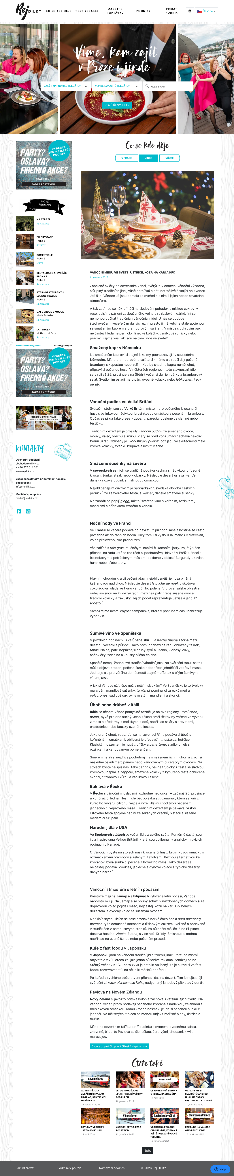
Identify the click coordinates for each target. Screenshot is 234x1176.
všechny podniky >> (63, 346)
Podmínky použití (69, 1168)
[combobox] (66, 86)
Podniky (143, 11)
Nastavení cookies (111, 1168)
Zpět (147, 1150)
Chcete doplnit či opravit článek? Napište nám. (120, 1046)
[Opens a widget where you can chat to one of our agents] (220, 1169)
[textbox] (64, 86)
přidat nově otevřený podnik (28, 346)
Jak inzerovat (25, 1168)
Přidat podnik (171, 11)
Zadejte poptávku (115, 11)
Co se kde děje (58, 11)
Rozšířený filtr (117, 105)
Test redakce (87, 11)
